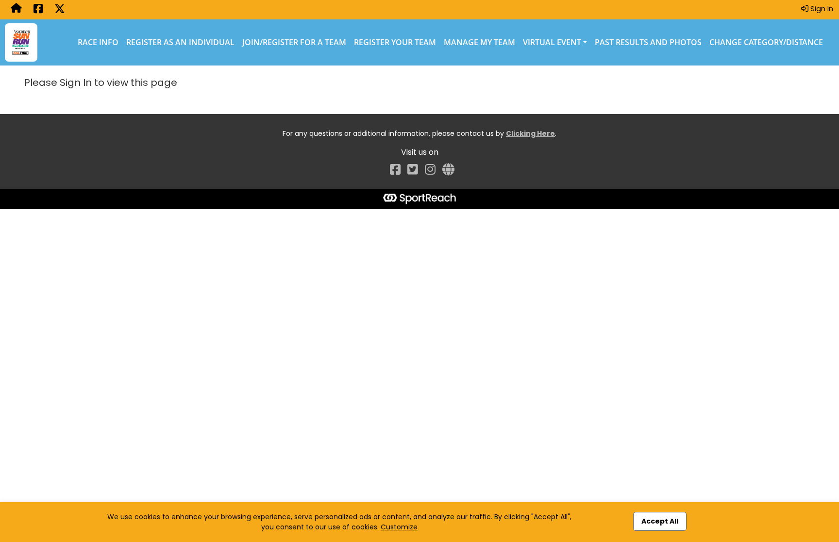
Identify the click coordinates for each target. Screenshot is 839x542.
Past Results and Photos (648, 42)
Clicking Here (530, 133)
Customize (399, 527)
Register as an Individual (180, 42)
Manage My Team (479, 42)
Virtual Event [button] (552, 42)
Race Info (98, 42)
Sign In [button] (820, 8)
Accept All (659, 521)
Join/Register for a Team (294, 42)
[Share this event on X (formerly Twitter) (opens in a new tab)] (59, 9)
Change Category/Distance (766, 42)
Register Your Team (395, 42)
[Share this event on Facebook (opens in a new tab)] (38, 9)
